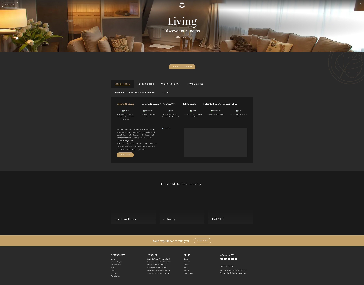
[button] (238, 153)
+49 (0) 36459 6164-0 (159, 265)
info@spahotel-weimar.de (161, 270)
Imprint (186, 270)
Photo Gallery (115, 276)
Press (185, 267)
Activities (114, 273)
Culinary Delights (116, 262)
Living (113, 259)
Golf (112, 267)
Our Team (187, 262)
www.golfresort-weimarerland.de (158, 273)
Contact (186, 259)
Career (186, 265)
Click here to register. (238, 273)
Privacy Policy (188, 273)
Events (113, 270)
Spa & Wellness (116, 265)
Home (177, 37)
